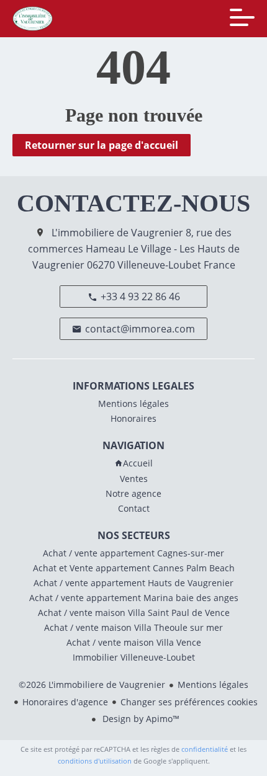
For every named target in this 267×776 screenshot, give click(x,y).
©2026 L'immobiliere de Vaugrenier (92, 684)
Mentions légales (213, 684)
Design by (139, 719)
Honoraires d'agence (65, 702)
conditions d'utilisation (95, 760)
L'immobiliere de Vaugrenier (117, 232)
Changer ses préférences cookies (189, 702)
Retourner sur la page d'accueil (101, 145)
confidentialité (204, 749)
